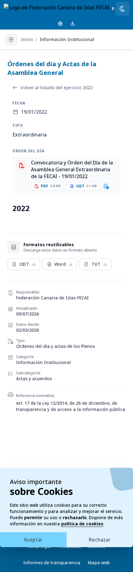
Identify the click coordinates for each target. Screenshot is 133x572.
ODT (24, 264)
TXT (96, 264)
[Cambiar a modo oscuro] (122, 9)
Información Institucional (67, 39)
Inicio (27, 39)
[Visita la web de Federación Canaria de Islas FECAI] (60, 23)
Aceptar (33, 539)
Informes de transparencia (51, 562)
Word (60, 264)
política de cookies (82, 524)
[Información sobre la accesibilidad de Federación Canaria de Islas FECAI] (73, 23)
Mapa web (99, 562)
